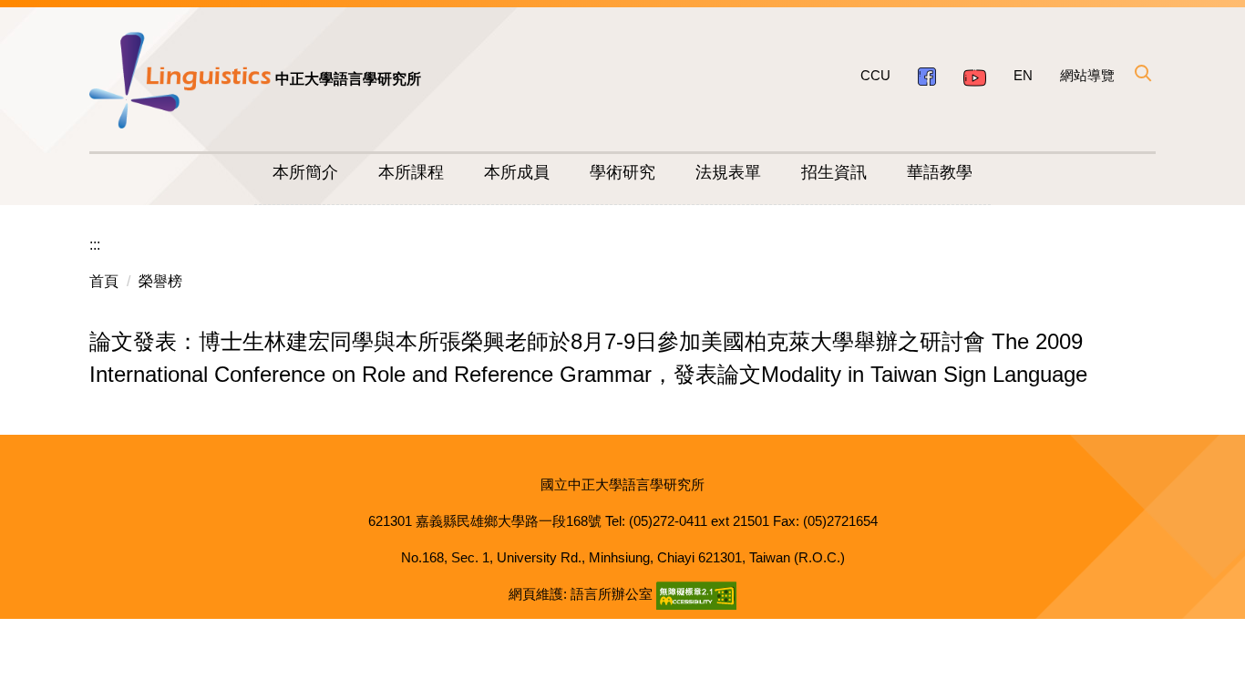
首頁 (103, 281)
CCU (875, 75)
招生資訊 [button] (834, 172)
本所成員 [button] (517, 172)
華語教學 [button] (939, 172)
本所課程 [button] (411, 172)
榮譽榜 (160, 281)
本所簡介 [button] (305, 172)
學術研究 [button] (622, 172)
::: (94, 244)
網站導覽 (1087, 75)
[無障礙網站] (696, 594)
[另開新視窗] (927, 76)
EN (1023, 75)
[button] (1142, 73)
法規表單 (728, 172)
